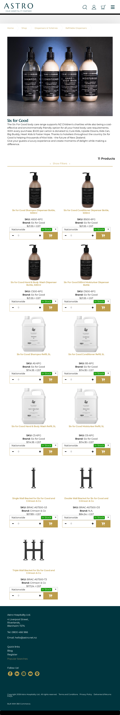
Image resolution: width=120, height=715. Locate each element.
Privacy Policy (86, 694)
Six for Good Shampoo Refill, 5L (34, 354)
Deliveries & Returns (102, 694)
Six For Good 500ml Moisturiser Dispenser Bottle (86, 283)
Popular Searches (17, 658)
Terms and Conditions (68, 694)
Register (12, 654)
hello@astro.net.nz (26, 637)
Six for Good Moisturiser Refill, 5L (86, 426)
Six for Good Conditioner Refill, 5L (86, 354)
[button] (34, 229)
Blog (10, 651)
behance (37, 674)
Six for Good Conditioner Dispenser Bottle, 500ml (86, 211)
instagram (24, 674)
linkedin (17, 674)
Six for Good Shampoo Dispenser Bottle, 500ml (33, 211)
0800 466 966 (20, 632)
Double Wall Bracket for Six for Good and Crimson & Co (86, 499)
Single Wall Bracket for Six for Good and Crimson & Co (33, 499)
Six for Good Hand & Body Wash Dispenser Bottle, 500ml (33, 283)
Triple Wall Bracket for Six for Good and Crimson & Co (34, 571)
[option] (60, 76)
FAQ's (9, 696)
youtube (30, 674)
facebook (10, 674)
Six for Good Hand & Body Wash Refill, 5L (34, 426)
